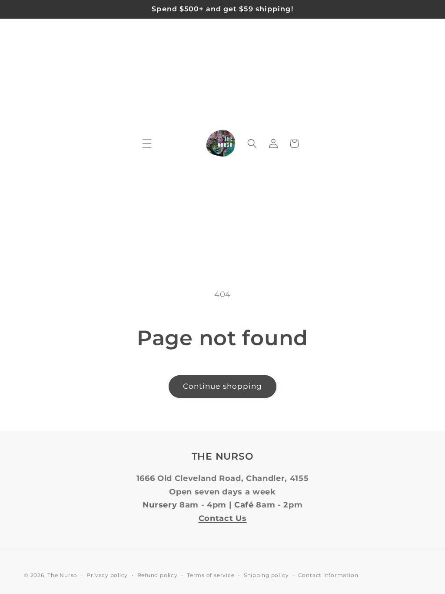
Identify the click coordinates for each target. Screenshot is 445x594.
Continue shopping (222, 386)
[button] (146, 143)
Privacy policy (107, 575)
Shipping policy (266, 575)
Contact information (328, 575)
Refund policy (157, 575)
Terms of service (210, 575)
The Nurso (62, 575)
